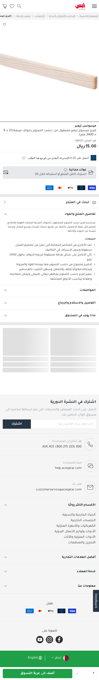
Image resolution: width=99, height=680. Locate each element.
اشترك (17, 424)
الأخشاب (40, 16)
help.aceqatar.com (68, 468)
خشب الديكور (23, 16)
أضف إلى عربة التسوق (37, 673)
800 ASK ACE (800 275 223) (62, 447)
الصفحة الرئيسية (88, 16)
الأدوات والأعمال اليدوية (62, 16)
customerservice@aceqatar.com (59, 490)
